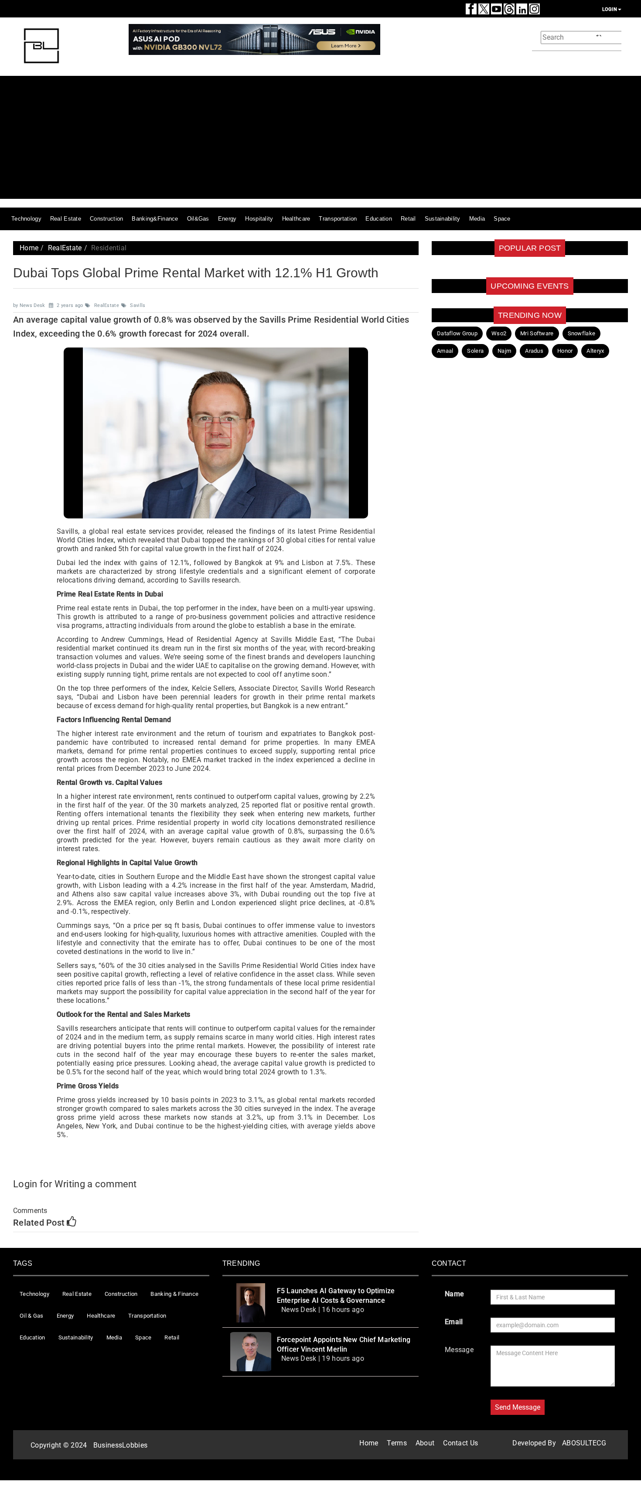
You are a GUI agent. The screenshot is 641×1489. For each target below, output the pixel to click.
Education (378, 218)
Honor (565, 351)
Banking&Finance (155, 218)
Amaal (445, 351)
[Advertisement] (379, 137)
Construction (106, 218)
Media (477, 218)
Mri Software (536, 333)
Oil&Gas (198, 218)
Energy (227, 218)
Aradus (534, 351)
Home (29, 248)
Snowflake (582, 333)
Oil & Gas (32, 1315)
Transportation (338, 218)
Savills (138, 305)
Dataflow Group (457, 333)
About (425, 1443)
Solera (475, 351)
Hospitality (259, 218)
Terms (396, 1443)
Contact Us (460, 1443)
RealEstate (65, 248)
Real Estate (65, 218)
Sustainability (442, 218)
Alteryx (595, 351)
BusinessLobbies (120, 1445)
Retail (408, 218)
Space (502, 218)
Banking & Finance (174, 1294)
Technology (26, 218)
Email (454, 1322)
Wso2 (498, 333)
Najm (504, 351)
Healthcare (296, 218)
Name (454, 1294)
